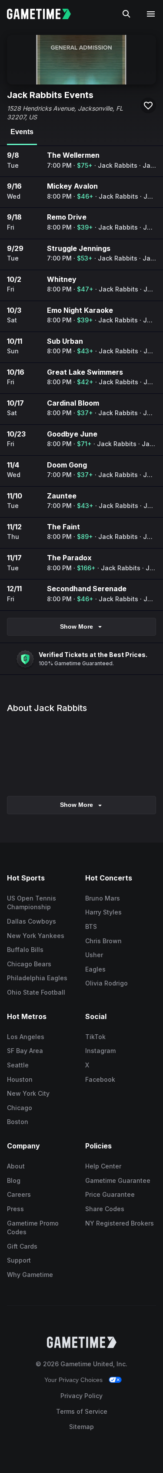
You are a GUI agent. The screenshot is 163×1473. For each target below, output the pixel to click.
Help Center (103, 1166)
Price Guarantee (110, 1194)
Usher (94, 954)
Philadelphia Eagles (37, 978)
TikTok (95, 1036)
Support (19, 1260)
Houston (20, 1079)
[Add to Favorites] (148, 105)
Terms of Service (81, 1411)
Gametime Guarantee (117, 1180)
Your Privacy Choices (73, 1379)
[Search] (126, 14)
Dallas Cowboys (31, 921)
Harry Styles (103, 912)
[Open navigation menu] (151, 14)
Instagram (100, 1050)
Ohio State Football (36, 992)
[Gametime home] (44, 14)
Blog (13, 1180)
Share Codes (104, 1208)
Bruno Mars (102, 898)
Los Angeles (25, 1036)
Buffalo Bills (25, 949)
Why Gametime (30, 1274)
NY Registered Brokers (119, 1223)
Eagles (95, 969)
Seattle (18, 1065)
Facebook (100, 1079)
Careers (19, 1194)
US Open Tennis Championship (31, 902)
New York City (28, 1093)
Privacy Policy (81, 1395)
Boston (17, 1121)
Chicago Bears (29, 964)
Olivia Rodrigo (106, 983)
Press (15, 1208)
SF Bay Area (25, 1050)
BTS (91, 926)
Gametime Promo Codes (33, 1227)
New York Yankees (35, 935)
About (16, 1166)
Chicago (19, 1107)
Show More (76, 626)
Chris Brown (103, 941)
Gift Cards (22, 1246)
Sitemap (81, 1426)
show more (76, 804)
